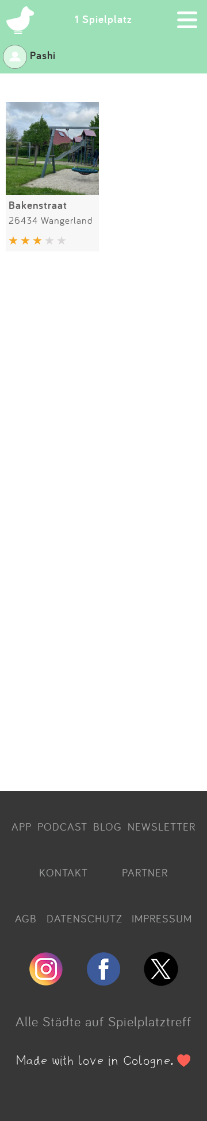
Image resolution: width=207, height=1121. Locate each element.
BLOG (107, 826)
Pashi (43, 55)
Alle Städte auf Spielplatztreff (103, 1021)
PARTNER (145, 872)
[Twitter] (161, 981)
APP (22, 826)
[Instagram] (46, 981)
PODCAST (62, 826)
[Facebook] (103, 981)
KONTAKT (63, 872)
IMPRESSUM (162, 918)
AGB (26, 918)
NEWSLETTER (161, 826)
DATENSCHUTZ (84, 918)
